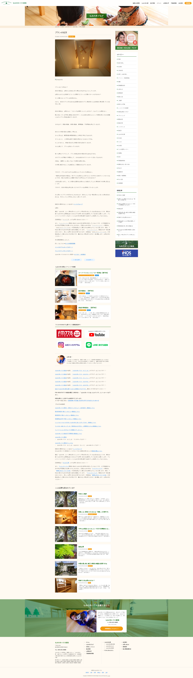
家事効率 (120, 93)
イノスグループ (77, 449)
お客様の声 (166, 3)
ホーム (87, 642)
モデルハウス (187, 667)
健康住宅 (120, 171)
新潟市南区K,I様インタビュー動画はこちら (67, 411)
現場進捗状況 (121, 160)
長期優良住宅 (121, 85)
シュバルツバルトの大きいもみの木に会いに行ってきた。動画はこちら (75, 422)
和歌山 (98, 672)
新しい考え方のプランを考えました (126, 235)
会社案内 (181, 3)
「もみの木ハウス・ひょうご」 (81, 378)
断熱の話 (120, 119)
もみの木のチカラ (110, 646)
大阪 (91, 672)
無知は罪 (120, 208)
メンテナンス (121, 126)
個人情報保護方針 (127, 649)
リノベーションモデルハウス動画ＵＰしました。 (69, 430)
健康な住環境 (136, 3)
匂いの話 (120, 179)
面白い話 (120, 96)
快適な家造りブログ (123, 111)
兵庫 (95, 672)
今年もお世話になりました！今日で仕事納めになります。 (126, 204)
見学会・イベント (90, 646)
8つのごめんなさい (109, 650)
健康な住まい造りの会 (124, 164)
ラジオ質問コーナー (123, 149)
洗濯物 (120, 153)
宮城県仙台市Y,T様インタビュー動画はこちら (68, 418)
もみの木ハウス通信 (61, 437)
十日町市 (63, 662)
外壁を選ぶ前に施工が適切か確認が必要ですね (126, 213)
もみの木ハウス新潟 (19, 3)
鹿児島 (87, 672)
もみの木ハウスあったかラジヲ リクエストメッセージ (83, 400)
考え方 (120, 168)
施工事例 (152, 3)
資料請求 (125, 646)
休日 (119, 156)
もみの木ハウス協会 (61, 370)
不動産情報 (174, 3)
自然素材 (120, 183)
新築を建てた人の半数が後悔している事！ (126, 221)
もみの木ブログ (90, 644)
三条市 (61, 661)
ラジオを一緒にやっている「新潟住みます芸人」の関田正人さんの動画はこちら (78, 426)
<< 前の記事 (76, 259)
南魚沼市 (59, 662)
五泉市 (67, 662)
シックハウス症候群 (123, 108)
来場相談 (188, 3)
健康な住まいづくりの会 (63, 470)
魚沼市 (63, 659)
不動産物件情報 (90, 653)
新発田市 (68, 661)
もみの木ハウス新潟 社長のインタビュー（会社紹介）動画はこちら (75, 408)
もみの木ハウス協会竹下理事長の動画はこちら (68, 433)
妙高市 (78, 659)
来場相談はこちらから (111, 628)
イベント (159, 3)
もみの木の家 (145, 3)
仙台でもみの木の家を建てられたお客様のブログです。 (71, 389)
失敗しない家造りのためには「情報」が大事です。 (126, 199)
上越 (106, 672)
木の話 (120, 138)
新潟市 (67, 659)
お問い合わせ (126, 644)
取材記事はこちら (97, 451)
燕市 (75, 661)
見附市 (79, 662)
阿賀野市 (75, 662)
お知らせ (120, 89)
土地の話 (120, 70)
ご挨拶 (120, 100)
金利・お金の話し (122, 74)
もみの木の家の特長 (110, 644)
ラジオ (120, 141)
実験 (119, 81)
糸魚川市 (71, 662)
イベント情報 (187, 659)
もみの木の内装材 (110, 648)
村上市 (78, 661)
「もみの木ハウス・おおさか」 (81, 374)
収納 (119, 59)
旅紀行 (120, 130)
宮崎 (103, 672)
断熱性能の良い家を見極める (125, 226)
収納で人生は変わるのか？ (125, 217)
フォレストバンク (64, 466)
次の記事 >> (89, 259)
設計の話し (71, 36)
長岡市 (74, 659)
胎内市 (58, 661)
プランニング (121, 115)
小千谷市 (71, 659)
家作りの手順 (121, 104)
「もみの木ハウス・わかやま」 (81, 381)
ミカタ (109, 675)
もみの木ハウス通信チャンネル (64, 443)
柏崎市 (72, 661)
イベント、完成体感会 (124, 78)
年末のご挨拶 (121, 195)
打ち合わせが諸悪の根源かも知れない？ (126, 230)
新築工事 (120, 123)
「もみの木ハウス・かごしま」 (81, 370)
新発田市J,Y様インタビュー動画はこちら (67, 415)
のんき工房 (66, 462)
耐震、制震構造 (122, 175)
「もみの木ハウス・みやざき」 (81, 385)
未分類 (120, 66)
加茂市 (64, 661)
